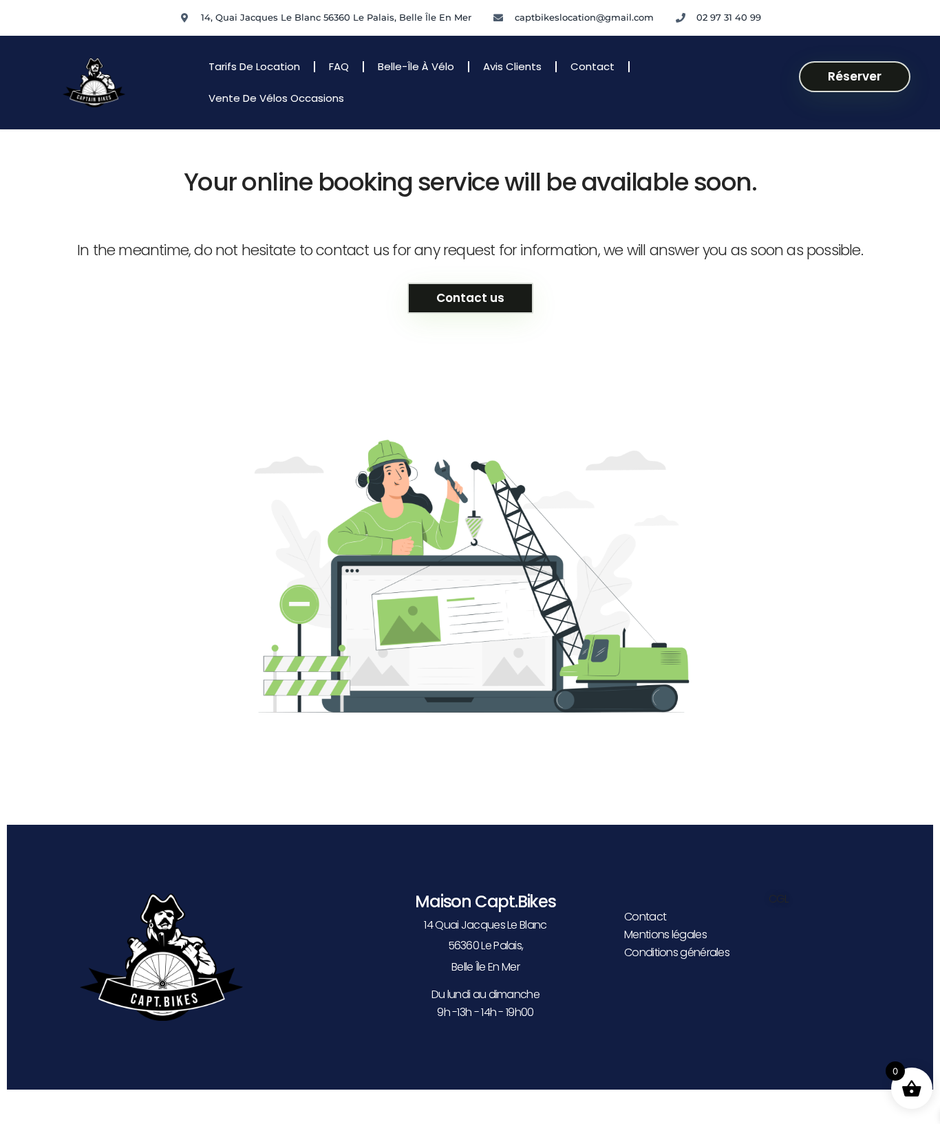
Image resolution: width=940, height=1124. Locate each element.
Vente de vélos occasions (276, 98)
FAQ (339, 66)
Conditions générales (676, 952)
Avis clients (512, 66)
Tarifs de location (254, 66)
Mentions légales (665, 934)
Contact (592, 66)
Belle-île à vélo (416, 66)
